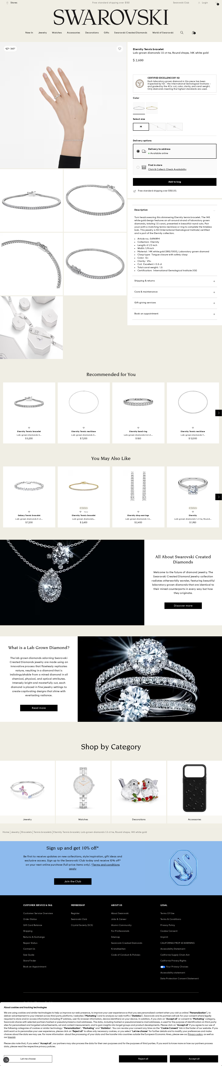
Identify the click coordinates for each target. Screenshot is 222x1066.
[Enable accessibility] (6, 1060)
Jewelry (15, 832)
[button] (167, 169)
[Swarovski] (111, 17)
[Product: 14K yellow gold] (152, 108)
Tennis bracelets (43, 832)
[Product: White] (139, 108)
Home (6, 832)
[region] (111, 3)
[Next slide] (218, 413)
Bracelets (26, 832)
